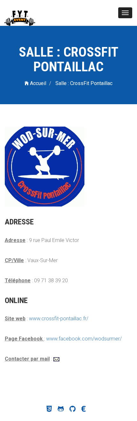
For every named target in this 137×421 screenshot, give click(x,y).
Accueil (37, 83)
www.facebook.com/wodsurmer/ (84, 339)
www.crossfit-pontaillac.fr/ (58, 319)
